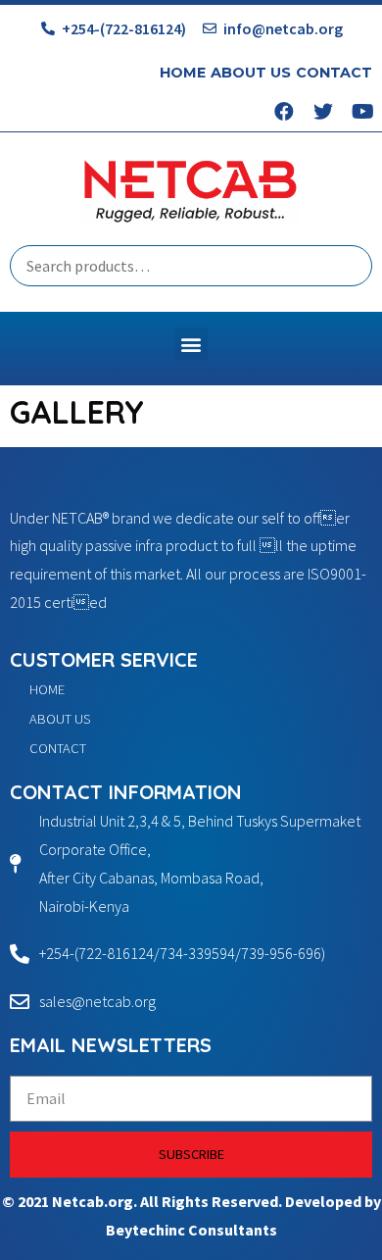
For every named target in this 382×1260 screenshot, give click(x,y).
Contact (334, 72)
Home (183, 72)
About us (251, 72)
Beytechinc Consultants (191, 1229)
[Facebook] (284, 112)
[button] (191, 344)
